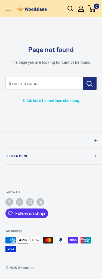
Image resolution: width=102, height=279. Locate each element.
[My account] (81, 9)
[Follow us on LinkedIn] (40, 202)
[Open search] (70, 9)
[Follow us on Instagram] (30, 202)
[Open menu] (8, 9)
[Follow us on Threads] (19, 202)
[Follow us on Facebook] (9, 202)
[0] (92, 8)
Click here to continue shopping (51, 100)
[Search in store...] (90, 83)
